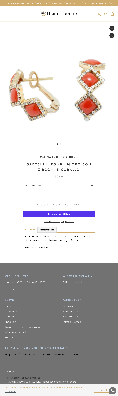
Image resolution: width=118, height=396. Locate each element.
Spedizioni (10, 322)
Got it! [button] (104, 390)
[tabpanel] (59, 242)
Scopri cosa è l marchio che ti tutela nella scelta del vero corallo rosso (44, 354)
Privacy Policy (70, 311)
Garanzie (68, 306)
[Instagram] (13, 289)
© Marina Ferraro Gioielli (25, 378)
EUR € (10, 371)
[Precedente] (51, 144)
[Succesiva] (66, 144)
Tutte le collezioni (72, 282)
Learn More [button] (10, 391)
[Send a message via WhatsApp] (113, 391)
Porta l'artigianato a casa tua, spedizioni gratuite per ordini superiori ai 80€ (58, 3)
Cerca (8, 306)
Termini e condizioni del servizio (22, 327)
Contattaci (11, 316)
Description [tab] (30, 230)
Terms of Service (72, 322)
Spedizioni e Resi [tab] (47, 230)
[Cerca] (105, 14)
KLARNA (9, 337)
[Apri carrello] (112, 14)
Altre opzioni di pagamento (59, 221)
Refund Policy (70, 316)
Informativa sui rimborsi (18, 332)
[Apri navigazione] (6, 14)
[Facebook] (6, 289)
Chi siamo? (11, 311)
